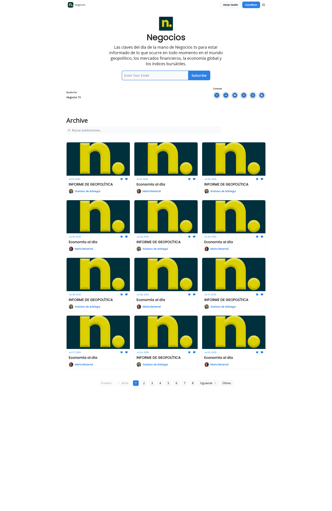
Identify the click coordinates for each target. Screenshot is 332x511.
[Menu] (263, 4)
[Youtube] (235, 95)
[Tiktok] (244, 95)
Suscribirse (251, 4)
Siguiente (206, 383)
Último (226, 383)
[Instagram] (253, 95)
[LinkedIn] (226, 95)
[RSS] (262, 95)
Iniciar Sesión (230, 4)
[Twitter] (217, 95)
